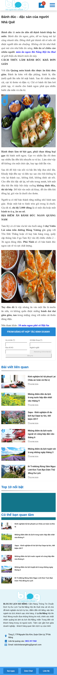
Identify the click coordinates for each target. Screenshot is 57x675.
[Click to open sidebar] (52, 5)
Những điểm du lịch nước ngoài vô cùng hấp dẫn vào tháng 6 (41, 434)
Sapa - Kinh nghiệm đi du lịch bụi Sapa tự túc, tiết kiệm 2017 (40, 415)
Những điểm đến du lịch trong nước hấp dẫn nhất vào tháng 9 (40, 397)
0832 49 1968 (30, 641)
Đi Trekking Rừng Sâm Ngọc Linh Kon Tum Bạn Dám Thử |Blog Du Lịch (42, 469)
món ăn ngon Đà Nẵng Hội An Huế (36, 52)
